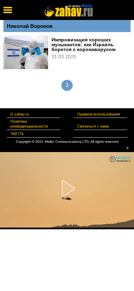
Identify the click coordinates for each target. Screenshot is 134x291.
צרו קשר (16, 133)
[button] (127, 148)
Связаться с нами (93, 126)
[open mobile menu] (7, 10)
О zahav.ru (19, 114)
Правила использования (98, 114)
